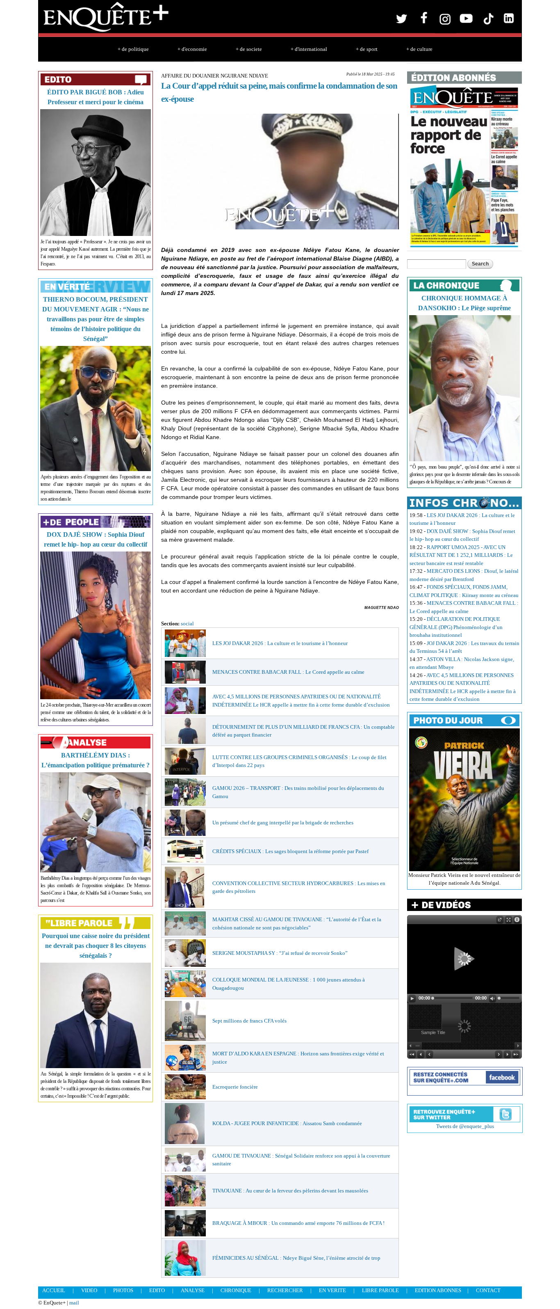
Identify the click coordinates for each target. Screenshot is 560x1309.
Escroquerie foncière (235, 1087)
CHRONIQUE (236, 1290)
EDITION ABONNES (438, 1290)
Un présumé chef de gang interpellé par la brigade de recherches (282, 822)
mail (74, 1303)
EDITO (157, 1290)
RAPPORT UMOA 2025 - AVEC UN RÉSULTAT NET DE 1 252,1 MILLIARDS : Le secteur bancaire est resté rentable (461, 555)
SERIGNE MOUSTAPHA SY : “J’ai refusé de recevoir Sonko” (280, 953)
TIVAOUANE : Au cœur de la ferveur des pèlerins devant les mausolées (290, 1191)
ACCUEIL (53, 1290)
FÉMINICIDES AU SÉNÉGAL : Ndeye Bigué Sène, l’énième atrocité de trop (296, 1258)
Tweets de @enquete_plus (465, 1126)
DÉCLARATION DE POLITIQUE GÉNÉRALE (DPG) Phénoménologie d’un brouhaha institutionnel (456, 627)
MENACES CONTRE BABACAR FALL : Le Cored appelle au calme (288, 672)
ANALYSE (193, 1290)
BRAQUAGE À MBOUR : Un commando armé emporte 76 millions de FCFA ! (298, 1223)
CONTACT (488, 1290)
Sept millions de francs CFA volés (249, 1021)
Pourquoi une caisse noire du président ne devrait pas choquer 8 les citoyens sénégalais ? (96, 945)
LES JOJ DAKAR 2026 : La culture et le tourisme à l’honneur (280, 643)
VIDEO (89, 1290)
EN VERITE (332, 1290)
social (187, 623)
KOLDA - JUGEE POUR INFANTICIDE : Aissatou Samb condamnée (287, 1123)
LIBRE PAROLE (380, 1290)
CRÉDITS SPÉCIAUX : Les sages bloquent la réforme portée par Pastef (290, 851)
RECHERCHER (285, 1290)
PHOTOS (123, 1290)
